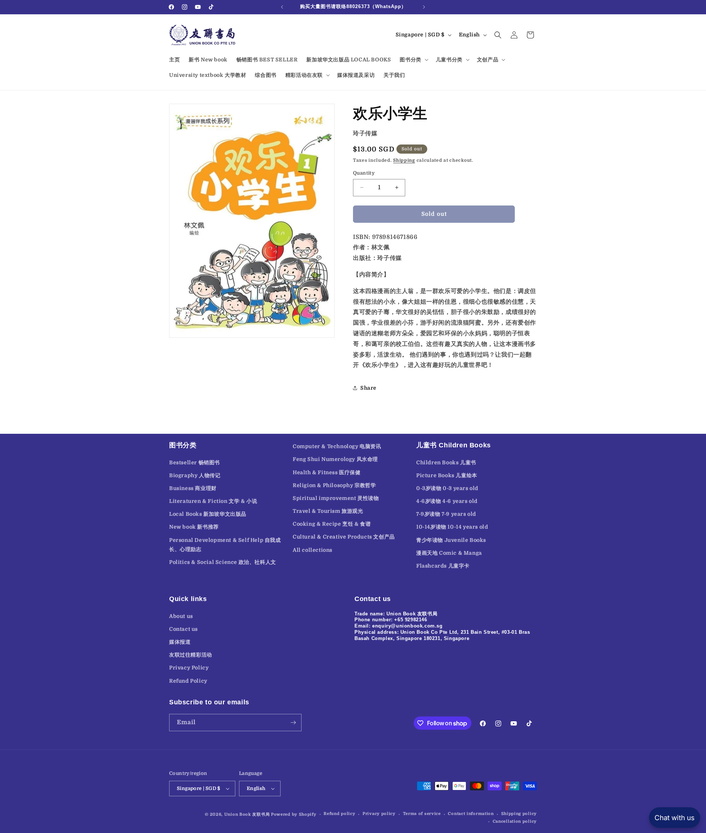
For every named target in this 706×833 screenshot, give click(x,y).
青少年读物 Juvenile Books (451, 540)
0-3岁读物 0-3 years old (447, 488)
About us (181, 616)
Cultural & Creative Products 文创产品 (344, 537)
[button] (413, 59)
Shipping (404, 160)
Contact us (183, 629)
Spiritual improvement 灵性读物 (336, 498)
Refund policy (339, 814)
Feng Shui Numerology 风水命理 (335, 459)
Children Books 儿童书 (446, 462)
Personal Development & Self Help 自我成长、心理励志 (225, 544)
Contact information (470, 814)
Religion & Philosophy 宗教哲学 (334, 485)
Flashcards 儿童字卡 (443, 566)
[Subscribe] (293, 722)
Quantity (364, 173)
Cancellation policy (515, 821)
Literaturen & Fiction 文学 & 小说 (213, 501)
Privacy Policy (188, 668)
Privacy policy (379, 814)
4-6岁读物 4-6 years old (447, 501)
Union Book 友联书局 (247, 814)
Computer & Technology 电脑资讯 (337, 446)
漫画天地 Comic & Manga (449, 553)
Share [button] (368, 388)
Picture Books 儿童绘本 (446, 475)
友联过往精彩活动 (190, 654)
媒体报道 (179, 641)
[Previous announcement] (282, 7)
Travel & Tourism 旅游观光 (328, 511)
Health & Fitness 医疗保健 (327, 472)
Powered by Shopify (294, 814)
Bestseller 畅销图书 (194, 462)
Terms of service (422, 814)
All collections (312, 550)
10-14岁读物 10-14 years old (452, 527)
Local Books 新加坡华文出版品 (207, 514)
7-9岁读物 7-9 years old (446, 514)
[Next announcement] (424, 7)
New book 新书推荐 (194, 527)
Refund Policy (188, 680)
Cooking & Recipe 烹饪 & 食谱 (332, 524)
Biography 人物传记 (194, 475)
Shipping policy (519, 814)
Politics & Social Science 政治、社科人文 (222, 562)
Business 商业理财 (193, 488)
